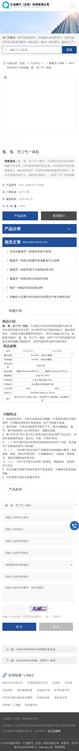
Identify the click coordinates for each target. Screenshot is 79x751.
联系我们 (59, 215)
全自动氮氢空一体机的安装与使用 (30, 251)
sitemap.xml (46, 747)
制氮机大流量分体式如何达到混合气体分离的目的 (40, 296)
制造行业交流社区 (12, 682)
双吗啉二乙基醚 (11, 704)
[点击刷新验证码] (38, 609)
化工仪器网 (54, 731)
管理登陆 (60, 747)
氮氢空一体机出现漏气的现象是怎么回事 (34, 260)
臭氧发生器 (60, 697)
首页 (23, 63)
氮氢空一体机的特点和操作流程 (29, 278)
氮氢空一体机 (56, 63)
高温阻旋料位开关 (37, 682)
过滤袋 (56, 682)
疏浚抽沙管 (43, 690)
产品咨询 (20, 215)
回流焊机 (7, 690)
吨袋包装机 (43, 697)
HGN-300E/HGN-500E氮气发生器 (35, 649)
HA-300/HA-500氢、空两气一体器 (35, 660)
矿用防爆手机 (62, 690)
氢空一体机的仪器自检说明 (26, 287)
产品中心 (35, 63)
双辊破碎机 (31, 704)
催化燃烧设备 (25, 690)
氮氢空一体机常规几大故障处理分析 (32, 269)
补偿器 (68, 682)
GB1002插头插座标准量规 (17, 697)
